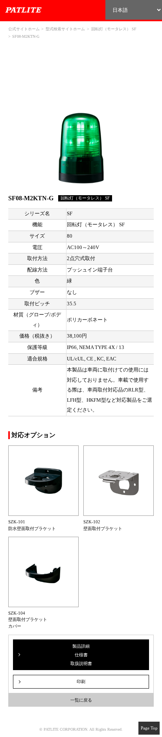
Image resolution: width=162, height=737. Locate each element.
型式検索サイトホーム (65, 29)
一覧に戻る (81, 700)
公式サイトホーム (24, 29)
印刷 (81, 681)
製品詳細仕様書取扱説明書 (81, 655)
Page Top (149, 728)
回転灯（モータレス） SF (113, 29)
